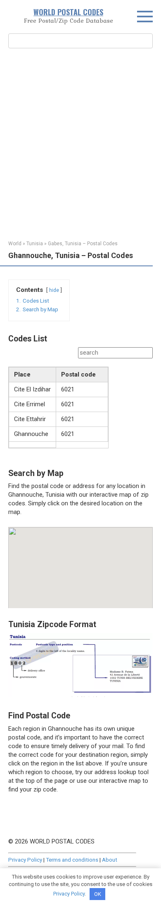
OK (97, 894)
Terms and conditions (72, 859)
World (14, 243)
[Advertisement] (80, 143)
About (109, 859)
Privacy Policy (25, 859)
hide (54, 290)
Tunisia (34, 243)
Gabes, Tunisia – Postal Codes (83, 243)
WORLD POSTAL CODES (68, 12)
